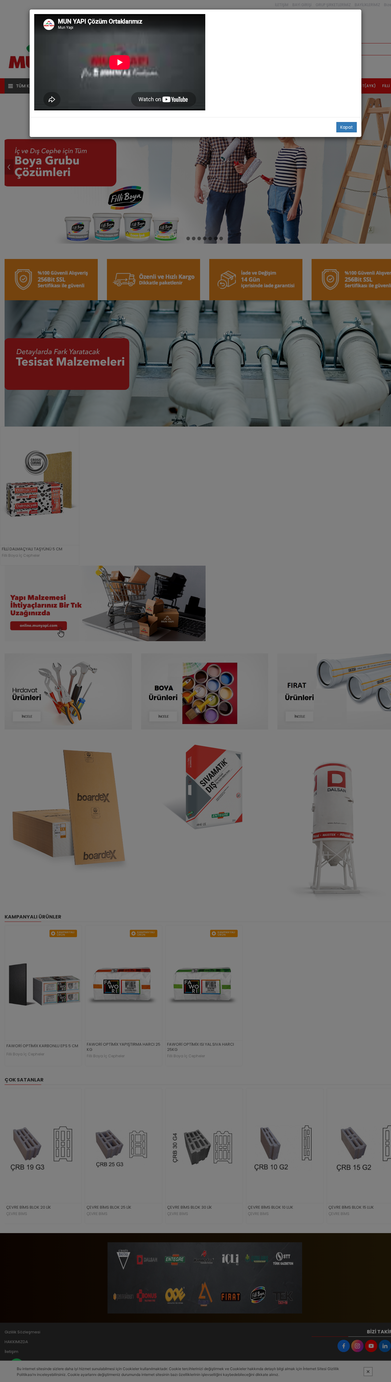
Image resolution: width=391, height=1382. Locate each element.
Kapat (346, 127)
